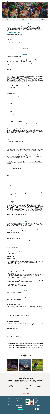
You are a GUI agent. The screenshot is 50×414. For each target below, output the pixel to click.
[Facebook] (35, 409)
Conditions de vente (10, 401)
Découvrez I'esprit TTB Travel (25, 393)
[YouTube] (37, 409)
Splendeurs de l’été (24, 368)
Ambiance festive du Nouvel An (12, 367)
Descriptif (6, 19)
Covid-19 (8, 404)
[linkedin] (39, 409)
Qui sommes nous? (10, 399)
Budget (31, 19)
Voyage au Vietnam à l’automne (37, 367)
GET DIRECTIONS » (37, 405)
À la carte (23, 19)
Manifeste (17, 400)
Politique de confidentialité (11, 402)
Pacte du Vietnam (19, 403)
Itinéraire (14, 19)
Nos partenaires (18, 402)
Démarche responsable (41, 19)
